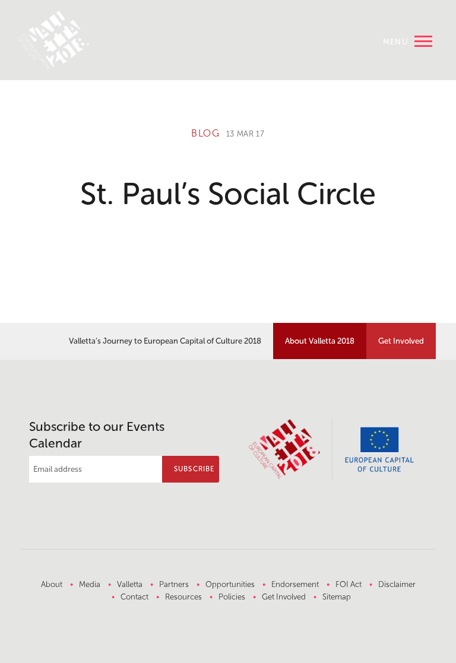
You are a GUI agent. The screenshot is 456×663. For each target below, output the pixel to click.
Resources (183, 596)
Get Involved (401, 340)
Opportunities (230, 584)
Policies (231, 596)
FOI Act (348, 584)
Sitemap (336, 596)
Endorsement (295, 584)
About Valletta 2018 (319, 340)
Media (89, 584)
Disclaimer (397, 584)
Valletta (129, 584)
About (51, 584)
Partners (174, 584)
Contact (134, 596)
